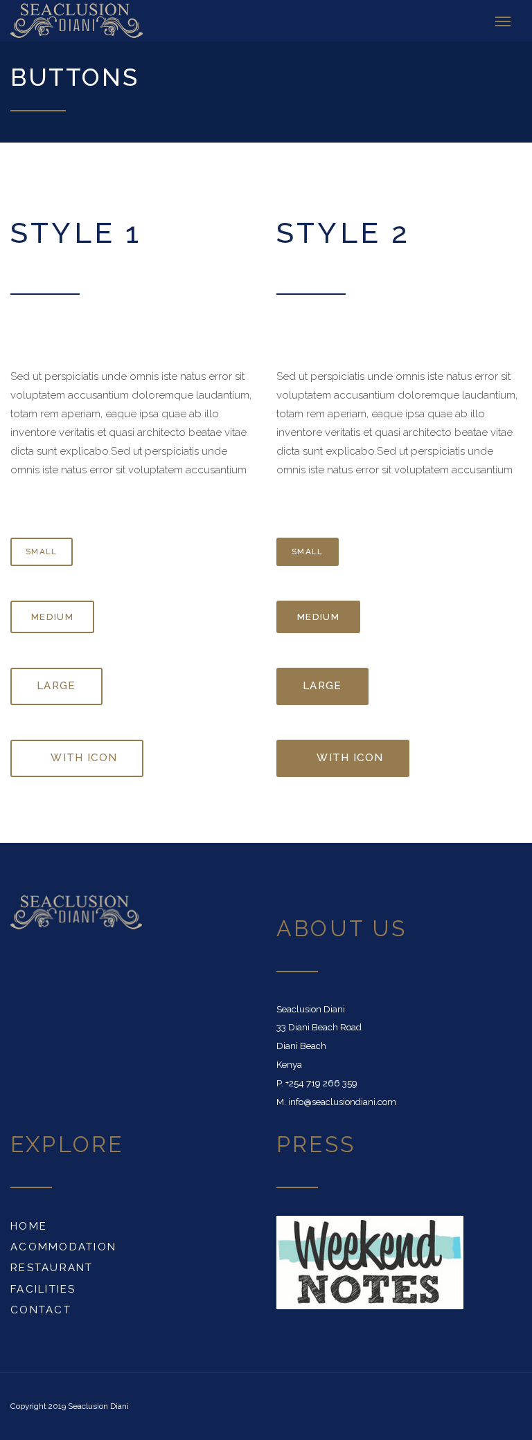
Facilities (43, 1289)
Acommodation (63, 1247)
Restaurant (52, 1267)
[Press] (369, 1261)
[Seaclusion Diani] (44, 20)
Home (28, 1226)
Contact (40, 1310)
